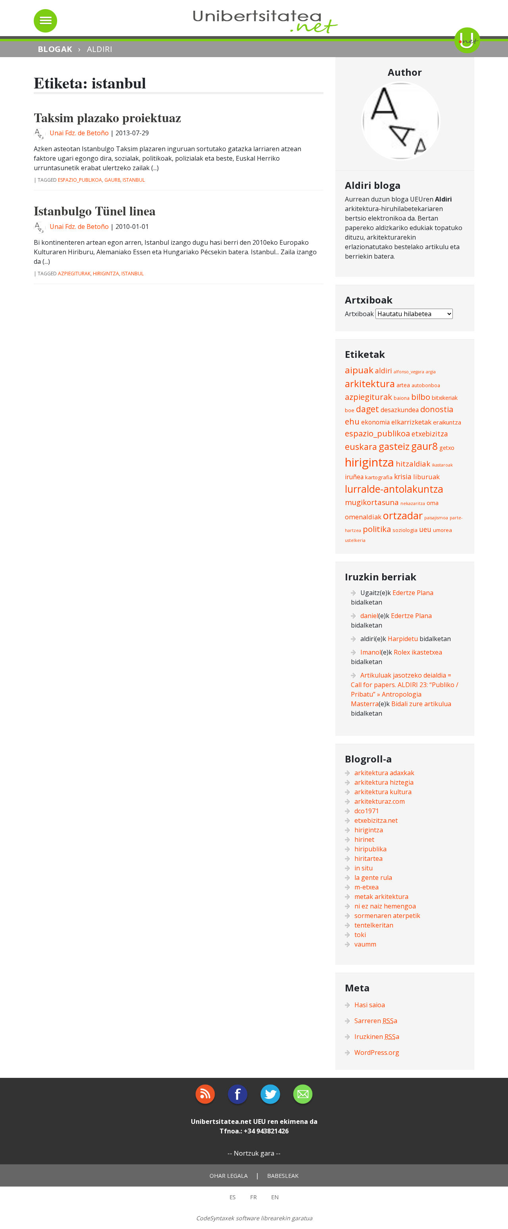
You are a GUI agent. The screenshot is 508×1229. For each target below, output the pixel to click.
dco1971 (366, 811)
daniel (369, 615)
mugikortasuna (372, 502)
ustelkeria (355, 540)
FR (253, 1197)
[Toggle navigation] (45, 21)
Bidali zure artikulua (421, 703)
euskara (361, 446)
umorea (442, 530)
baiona (402, 398)
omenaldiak (363, 516)
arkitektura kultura (383, 791)
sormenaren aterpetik (387, 915)
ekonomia (375, 422)
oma (433, 503)
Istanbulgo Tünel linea (95, 210)
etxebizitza (430, 433)
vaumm (365, 944)
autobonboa (426, 385)
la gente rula (373, 877)
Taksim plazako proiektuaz (107, 117)
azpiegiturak (74, 273)
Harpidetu (403, 638)
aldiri (383, 370)
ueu (425, 529)
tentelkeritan (373, 925)
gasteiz (394, 446)
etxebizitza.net (376, 820)
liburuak (426, 476)
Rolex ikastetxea (418, 652)
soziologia (405, 530)
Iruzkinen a (376, 1036)
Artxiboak (359, 313)
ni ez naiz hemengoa (385, 906)
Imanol (370, 652)
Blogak (55, 49)
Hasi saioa (369, 1004)
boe (349, 410)
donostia (436, 409)
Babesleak (282, 1175)
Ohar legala (229, 1175)
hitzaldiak (413, 464)
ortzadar (403, 515)
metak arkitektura (381, 896)
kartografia (379, 477)
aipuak (359, 370)
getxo (446, 447)
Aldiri (99, 49)
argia (431, 371)
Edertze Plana (413, 592)
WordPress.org (376, 1052)
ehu (352, 421)
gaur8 (112, 180)
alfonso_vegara (409, 371)
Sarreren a (375, 1020)
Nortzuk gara (254, 1153)
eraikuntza (447, 422)
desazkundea (400, 409)
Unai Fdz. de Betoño (79, 133)
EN (275, 1197)
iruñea (354, 476)
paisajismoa (436, 517)
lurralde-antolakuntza (394, 488)
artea (403, 385)
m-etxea (366, 887)
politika (377, 528)
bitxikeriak (445, 397)
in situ (363, 868)
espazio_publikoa (80, 180)
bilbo (420, 396)
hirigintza (106, 273)
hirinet (364, 839)
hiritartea (368, 858)
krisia (403, 476)
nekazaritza (412, 503)
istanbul (134, 180)
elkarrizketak (411, 421)
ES (232, 1197)
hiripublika (370, 849)
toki (360, 934)
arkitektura (370, 383)
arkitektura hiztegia (384, 782)
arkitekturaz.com (379, 801)
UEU (259, 1121)
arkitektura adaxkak (384, 772)
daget (367, 409)
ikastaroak (442, 465)
